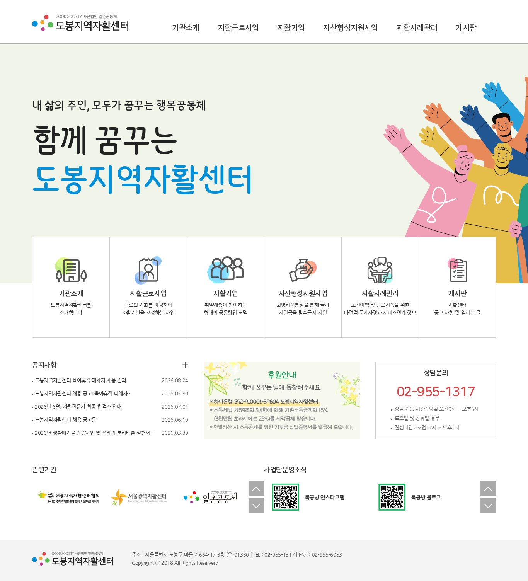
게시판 (466, 28)
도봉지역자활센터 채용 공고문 (65, 419)
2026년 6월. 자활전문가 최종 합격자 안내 (78, 406)
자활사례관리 (417, 28)
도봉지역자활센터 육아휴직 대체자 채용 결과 (80, 380)
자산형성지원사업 (350, 28)
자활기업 (291, 28)
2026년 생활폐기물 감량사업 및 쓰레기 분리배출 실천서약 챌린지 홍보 (96, 432)
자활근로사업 (238, 28)
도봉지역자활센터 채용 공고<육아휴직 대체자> (82, 393)
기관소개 (185, 28)
